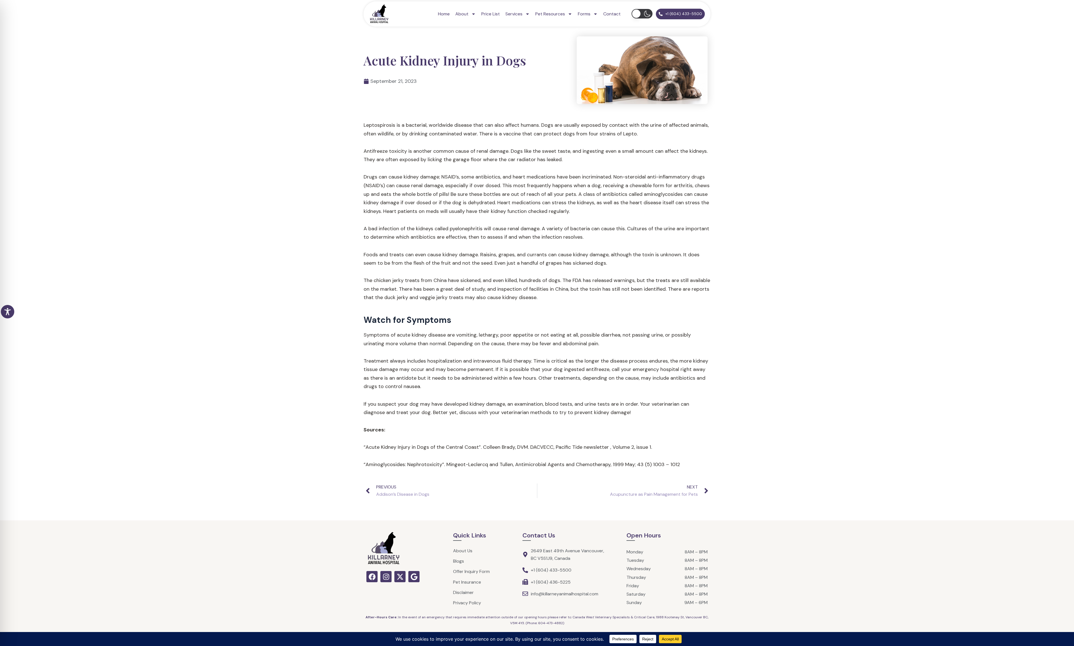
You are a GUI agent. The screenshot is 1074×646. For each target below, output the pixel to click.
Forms (584, 14)
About (461, 14)
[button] (642, 13)
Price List (490, 14)
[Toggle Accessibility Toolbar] (7, 311)
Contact (612, 14)
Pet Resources (550, 14)
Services (513, 14)
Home (444, 14)
